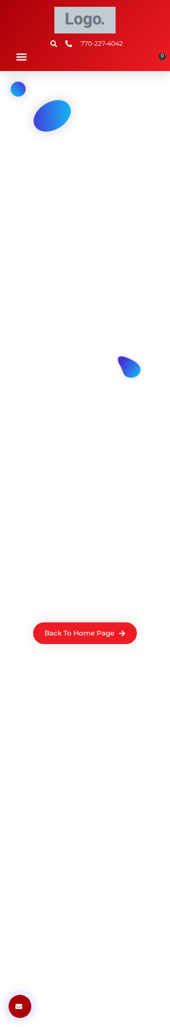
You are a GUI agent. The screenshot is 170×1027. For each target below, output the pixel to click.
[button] (21, 57)
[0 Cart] (159, 60)
